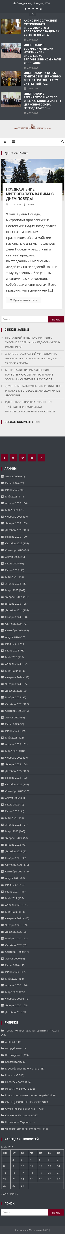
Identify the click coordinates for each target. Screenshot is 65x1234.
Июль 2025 (12, 563)
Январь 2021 (13, 925)
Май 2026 (11, 496)
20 (49, 1172)
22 (4, 1179)
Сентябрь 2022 (14, 791)
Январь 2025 (13, 603)
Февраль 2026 (14, 516)
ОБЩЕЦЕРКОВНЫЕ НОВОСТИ (23, 1102)
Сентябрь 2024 (14, 630)
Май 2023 (11, 737)
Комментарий (14, 1062)
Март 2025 (11, 590)
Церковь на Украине (18, 1122)
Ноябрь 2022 (13, 777)
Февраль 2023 (14, 757)
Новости (10, 1075)
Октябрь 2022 (13, 784)
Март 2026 (11, 510)
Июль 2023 (12, 724)
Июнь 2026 (12, 490)
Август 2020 (12, 958)
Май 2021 (11, 898)
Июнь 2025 (12, 570)
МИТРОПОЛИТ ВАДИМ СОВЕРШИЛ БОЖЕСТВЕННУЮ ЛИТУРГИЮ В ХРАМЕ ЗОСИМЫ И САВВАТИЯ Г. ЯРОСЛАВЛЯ (29, 374)
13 (49, 1166)
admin (30, 204)
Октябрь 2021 (13, 864)
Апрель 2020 (13, 985)
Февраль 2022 (14, 838)
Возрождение (13, 1055)
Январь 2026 (13, 523)
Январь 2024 (13, 684)
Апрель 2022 (13, 824)
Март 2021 (11, 911)
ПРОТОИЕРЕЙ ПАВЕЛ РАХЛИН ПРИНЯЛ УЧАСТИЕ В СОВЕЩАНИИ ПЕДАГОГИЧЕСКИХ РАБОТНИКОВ (32, 342)
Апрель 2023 (13, 744)
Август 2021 (12, 878)
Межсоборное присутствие (22, 1068)
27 (49, 1179)
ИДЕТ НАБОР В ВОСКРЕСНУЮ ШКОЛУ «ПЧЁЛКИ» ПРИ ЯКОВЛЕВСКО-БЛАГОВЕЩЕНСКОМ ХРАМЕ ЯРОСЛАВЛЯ (42, 54)
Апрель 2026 (13, 503)
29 (4, 1185)
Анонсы (10, 1041)
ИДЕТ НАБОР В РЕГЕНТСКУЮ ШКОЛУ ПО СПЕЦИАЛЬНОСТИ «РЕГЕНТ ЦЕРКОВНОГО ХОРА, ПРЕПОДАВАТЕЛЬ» (43, 101)
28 (58, 1179)
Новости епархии (16, 1082)
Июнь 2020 (12, 972)
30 (13, 1185)
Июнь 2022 (12, 811)
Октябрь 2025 (13, 543)
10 (22, 1166)
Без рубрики (13, 1048)
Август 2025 (12, 556)
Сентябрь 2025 (14, 550)
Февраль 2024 (14, 677)
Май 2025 (11, 577)
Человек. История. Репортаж (23, 1128)
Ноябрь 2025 (13, 536)
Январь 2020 (13, 1005)
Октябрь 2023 (13, 704)
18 (31, 1172)
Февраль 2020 (14, 998)
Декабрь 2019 (13, 1012)
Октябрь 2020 (13, 945)
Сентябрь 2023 (14, 710)
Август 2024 (12, 637)
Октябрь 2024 (13, 623)
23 (13, 1179)
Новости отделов (15, 1088)
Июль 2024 (12, 644)
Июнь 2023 (12, 731)
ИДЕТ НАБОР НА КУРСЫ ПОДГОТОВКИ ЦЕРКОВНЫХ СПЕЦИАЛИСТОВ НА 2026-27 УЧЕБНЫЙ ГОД (42, 78)
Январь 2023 (13, 764)
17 (22, 1172)
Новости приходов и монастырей (26, 1095)
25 (31, 1179)
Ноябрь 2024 (13, 617)
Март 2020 (11, 992)
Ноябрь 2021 (13, 858)
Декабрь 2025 (13, 530)
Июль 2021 (12, 885)
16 (13, 1172)
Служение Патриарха (18, 1115)
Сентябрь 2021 (14, 871)
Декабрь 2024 (13, 610)
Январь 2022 (13, 844)
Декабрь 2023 (13, 690)
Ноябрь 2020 (13, 938)
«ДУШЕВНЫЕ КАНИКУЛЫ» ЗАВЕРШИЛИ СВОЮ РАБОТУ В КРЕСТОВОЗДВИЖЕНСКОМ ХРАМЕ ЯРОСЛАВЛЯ (33, 390)
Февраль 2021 (14, 918)
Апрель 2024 (13, 664)
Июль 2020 (12, 965)
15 (4, 1172)
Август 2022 (12, 798)
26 (40, 1179)
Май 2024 (11, 657)
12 (40, 1166)
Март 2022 (11, 831)
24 (22, 1179)
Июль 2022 (12, 804)
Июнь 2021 (12, 891)
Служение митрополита (20, 1108)
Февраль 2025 (14, 597)
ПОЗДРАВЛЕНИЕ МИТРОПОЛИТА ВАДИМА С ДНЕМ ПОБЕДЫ (30, 194)
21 (58, 1172)
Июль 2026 (12, 483)
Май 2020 (11, 978)
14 (58, 1166)
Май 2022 (11, 818)
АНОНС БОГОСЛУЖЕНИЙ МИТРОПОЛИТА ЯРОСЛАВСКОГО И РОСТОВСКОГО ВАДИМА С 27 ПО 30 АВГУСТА (42, 28)
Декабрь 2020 (13, 931)
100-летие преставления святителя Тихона (32, 1030)
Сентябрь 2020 (14, 952)
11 (31, 1166)
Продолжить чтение (25, 300)
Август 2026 (12, 476)
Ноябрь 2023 (13, 697)
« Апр (4, 1194)
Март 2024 (11, 670)
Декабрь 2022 (13, 771)
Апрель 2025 (13, 583)
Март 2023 (11, 751)
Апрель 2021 (13, 905)
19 (40, 1172)
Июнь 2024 (12, 650)
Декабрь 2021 (13, 851)
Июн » (14, 1194)
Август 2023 (12, 717)
